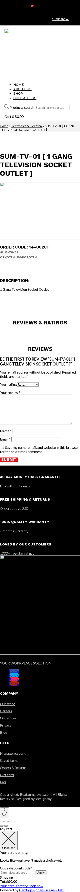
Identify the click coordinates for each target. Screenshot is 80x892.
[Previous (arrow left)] (2, 826)
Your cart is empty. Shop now (21, 886)
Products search (22, 107)
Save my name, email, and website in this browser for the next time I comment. (39, 449)
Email (5, 439)
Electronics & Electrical (26, 126)
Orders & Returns (13, 767)
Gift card (7, 775)
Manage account (13, 753)
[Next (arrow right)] (6, 826)
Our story (7, 704)
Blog (3, 732)
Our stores (8, 718)
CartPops (41, 890)
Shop (18, 93)
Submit (8, 460)
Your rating (8, 384)
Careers (6, 711)
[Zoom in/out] (14, 821)
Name (6, 431)
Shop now (60, 19)
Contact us (24, 98)
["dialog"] (40, 859)
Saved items (9, 760)
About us (22, 89)
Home (18, 84)
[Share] (6, 821)
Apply (41, 872)
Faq (3, 782)
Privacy (6, 725)
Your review (10, 392)
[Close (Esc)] (2, 821)
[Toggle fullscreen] (10, 821)
